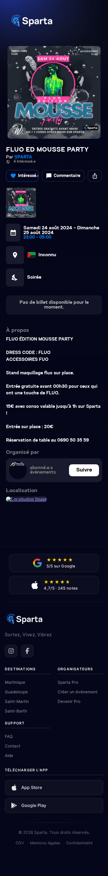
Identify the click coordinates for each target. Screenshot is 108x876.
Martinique (15, 682)
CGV (20, 843)
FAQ (9, 736)
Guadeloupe (16, 691)
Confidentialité (79, 843)
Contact (12, 746)
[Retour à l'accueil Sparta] (31, 28)
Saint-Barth (16, 711)
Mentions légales (45, 843)
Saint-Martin (17, 701)
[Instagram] (11, 651)
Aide (9, 755)
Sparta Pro (68, 682)
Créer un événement (78, 691)
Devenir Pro (69, 701)
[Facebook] (27, 651)
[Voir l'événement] (54, 92)
